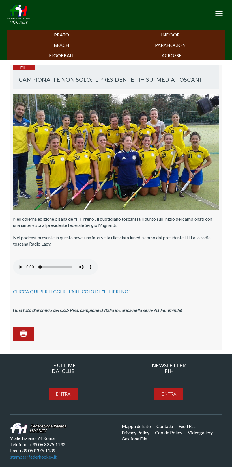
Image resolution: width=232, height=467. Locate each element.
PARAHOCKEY (170, 45)
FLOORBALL (61, 55)
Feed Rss (187, 426)
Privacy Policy (135, 432)
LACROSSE (170, 55)
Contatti (164, 426)
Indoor (170, 34)
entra (63, 393)
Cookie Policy (168, 432)
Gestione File (134, 438)
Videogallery (200, 432)
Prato (61, 34)
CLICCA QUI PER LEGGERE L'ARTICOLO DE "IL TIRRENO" (71, 291)
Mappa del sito (136, 426)
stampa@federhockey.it (33, 456)
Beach (61, 45)
